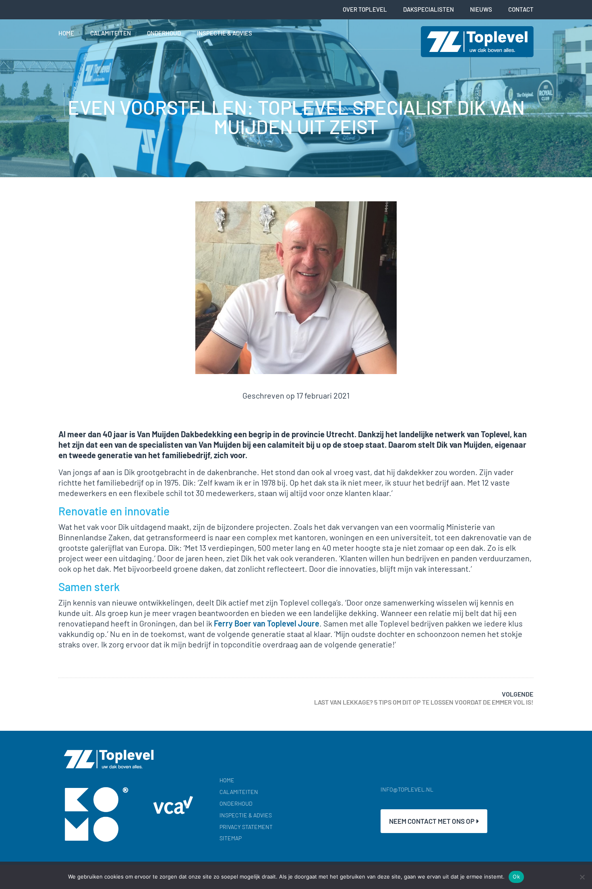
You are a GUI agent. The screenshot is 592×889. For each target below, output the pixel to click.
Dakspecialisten (428, 9)
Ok (516, 876)
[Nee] (582, 877)
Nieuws (481, 9)
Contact (521, 9)
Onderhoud (164, 33)
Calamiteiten (110, 33)
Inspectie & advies (224, 33)
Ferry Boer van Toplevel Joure (266, 623)
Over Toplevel (365, 9)
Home (66, 33)
